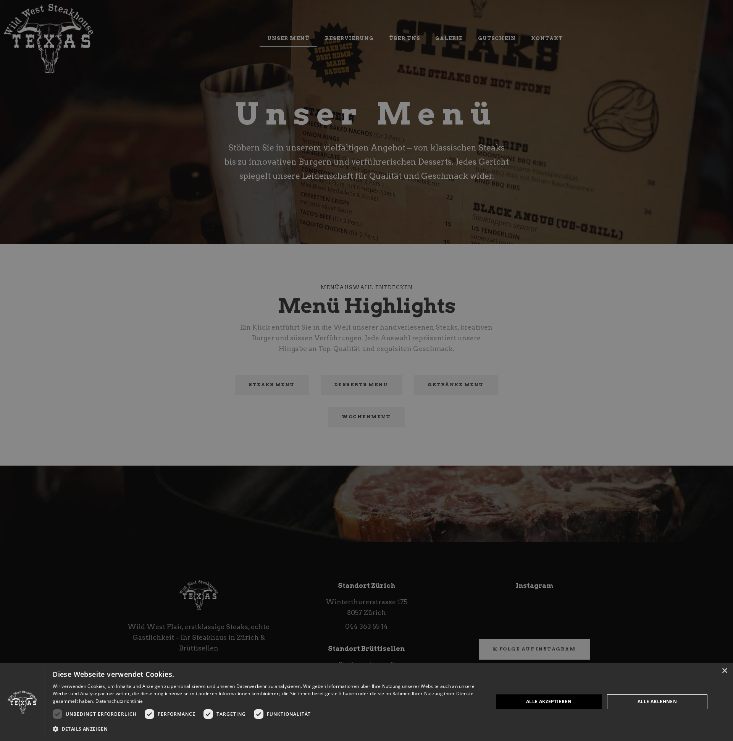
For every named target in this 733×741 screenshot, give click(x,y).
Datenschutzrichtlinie (119, 701)
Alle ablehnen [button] (657, 701)
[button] (266, 729)
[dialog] (366, 702)
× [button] (724, 671)
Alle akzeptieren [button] (549, 701)
